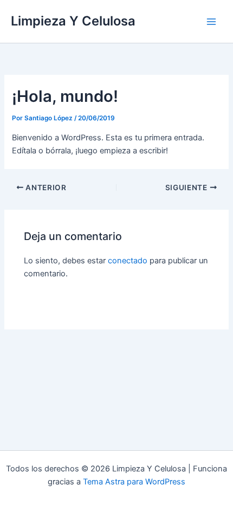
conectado (127, 261)
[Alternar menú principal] (211, 21)
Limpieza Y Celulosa (73, 21)
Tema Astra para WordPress (134, 482)
